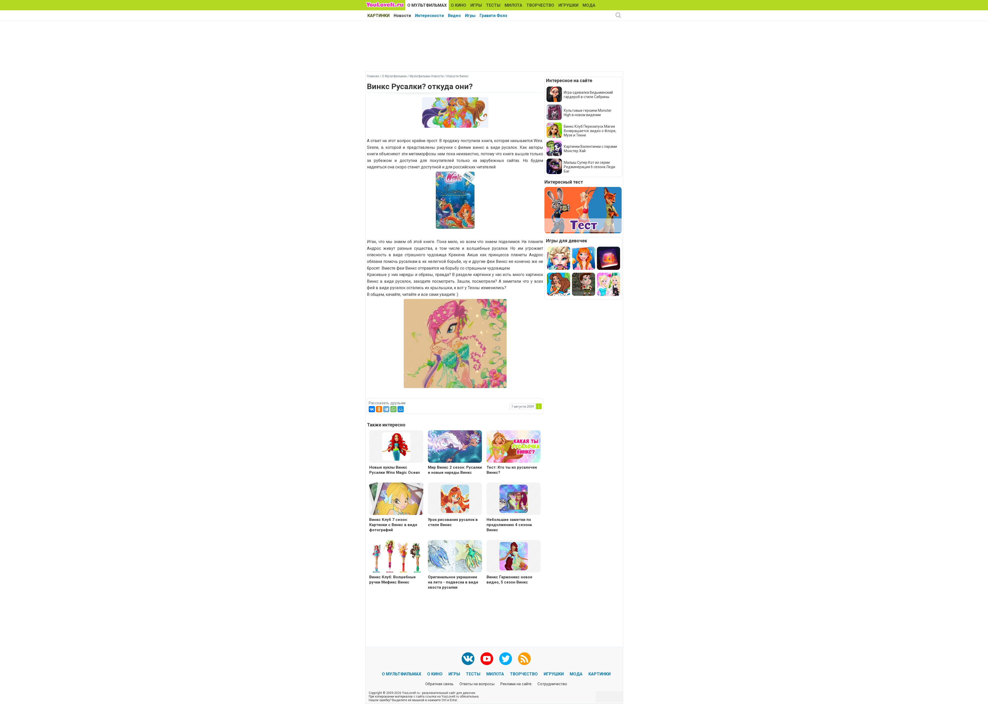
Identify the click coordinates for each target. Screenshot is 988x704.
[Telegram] (386, 409)
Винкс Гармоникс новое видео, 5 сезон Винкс (509, 580)
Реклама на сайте (516, 684)
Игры (470, 15)
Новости (402, 15)
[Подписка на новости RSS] (524, 658)
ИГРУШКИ (568, 5)
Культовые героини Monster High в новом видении (588, 112)
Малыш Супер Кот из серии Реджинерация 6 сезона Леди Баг (589, 166)
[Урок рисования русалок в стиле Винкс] (455, 498)
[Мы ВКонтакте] (468, 658)
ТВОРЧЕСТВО (540, 5)
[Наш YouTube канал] (486, 658)
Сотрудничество (552, 684)
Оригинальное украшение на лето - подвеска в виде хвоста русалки (453, 582)
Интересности (429, 15)
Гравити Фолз (493, 15)
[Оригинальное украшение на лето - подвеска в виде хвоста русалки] (455, 557)
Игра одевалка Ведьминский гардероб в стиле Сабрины (588, 94)
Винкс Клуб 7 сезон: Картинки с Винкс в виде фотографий (393, 524)
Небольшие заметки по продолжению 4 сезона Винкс (509, 524)
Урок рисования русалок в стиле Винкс (453, 522)
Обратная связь (439, 684)
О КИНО (458, 5)
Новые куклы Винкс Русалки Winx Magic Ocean (394, 470)
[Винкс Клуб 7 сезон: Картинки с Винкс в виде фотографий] (396, 499)
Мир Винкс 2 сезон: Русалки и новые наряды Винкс (455, 470)
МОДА (589, 5)
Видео (454, 15)
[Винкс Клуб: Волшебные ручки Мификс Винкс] (396, 557)
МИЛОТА (513, 5)
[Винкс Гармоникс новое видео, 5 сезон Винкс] (514, 556)
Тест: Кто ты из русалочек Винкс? (512, 470)
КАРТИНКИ (378, 15)
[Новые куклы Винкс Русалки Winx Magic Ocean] (396, 446)
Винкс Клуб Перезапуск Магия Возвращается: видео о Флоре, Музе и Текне (590, 130)
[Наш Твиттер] (505, 658)
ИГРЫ (476, 5)
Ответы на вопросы (477, 684)
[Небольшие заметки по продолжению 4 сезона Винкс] (514, 498)
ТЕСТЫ (493, 5)
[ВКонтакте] (372, 409)
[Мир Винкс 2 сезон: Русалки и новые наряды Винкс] (455, 447)
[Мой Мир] (401, 409)
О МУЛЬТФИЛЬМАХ (427, 5)
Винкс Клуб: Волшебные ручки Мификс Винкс (392, 580)
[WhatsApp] (393, 409)
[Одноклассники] (379, 409)
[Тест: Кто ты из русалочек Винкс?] (514, 447)
